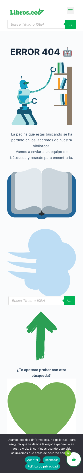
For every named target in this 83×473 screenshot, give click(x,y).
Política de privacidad (42, 466)
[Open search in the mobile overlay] (41, 24)
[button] (70, 10)
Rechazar (51, 460)
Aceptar (33, 460)
